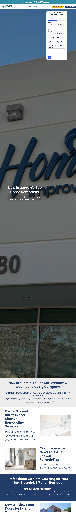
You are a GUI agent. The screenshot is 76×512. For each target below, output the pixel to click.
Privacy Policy (60, 42)
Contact (48, 6)
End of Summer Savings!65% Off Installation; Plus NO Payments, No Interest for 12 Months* (38, 2)
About (41, 6)
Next (49, 57)
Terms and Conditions (53, 44)
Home (29, 6)
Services (35, 6)
